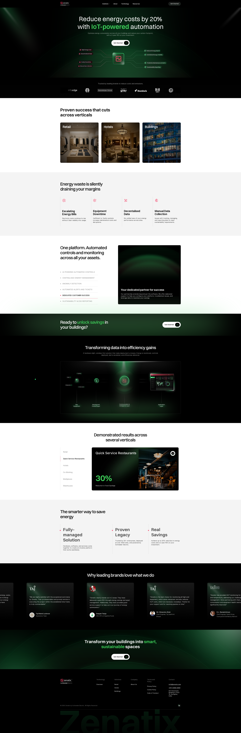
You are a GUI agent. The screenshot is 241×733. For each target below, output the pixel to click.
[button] (106, 4)
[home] (65, 4)
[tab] (79, 273)
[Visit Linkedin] (179, 705)
